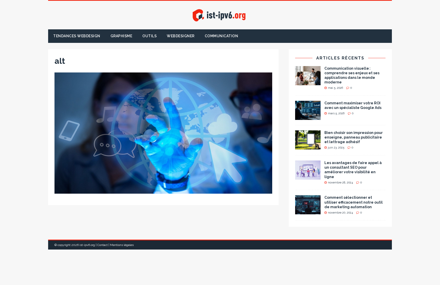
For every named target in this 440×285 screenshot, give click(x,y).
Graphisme (121, 36)
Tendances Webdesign (76, 36)
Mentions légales (122, 245)
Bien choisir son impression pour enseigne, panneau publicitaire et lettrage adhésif (353, 137)
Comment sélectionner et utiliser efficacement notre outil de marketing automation (353, 202)
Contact (102, 245)
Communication (221, 36)
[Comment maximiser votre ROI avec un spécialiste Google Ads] (308, 117)
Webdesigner (181, 36)
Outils (149, 36)
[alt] (163, 191)
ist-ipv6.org (87, 245)
